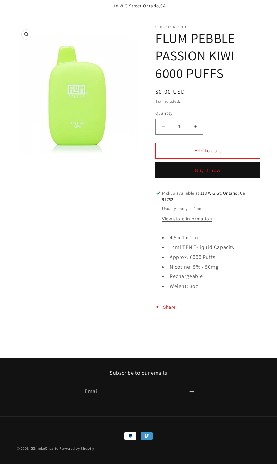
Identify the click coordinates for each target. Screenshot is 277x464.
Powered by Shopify (76, 448)
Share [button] (169, 307)
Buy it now (208, 170)
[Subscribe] (191, 391)
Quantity (163, 113)
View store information (187, 219)
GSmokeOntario (45, 448)
